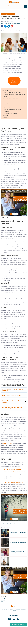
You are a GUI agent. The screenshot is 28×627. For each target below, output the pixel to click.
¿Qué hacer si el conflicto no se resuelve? (11, 395)
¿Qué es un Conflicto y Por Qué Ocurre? (12, 92)
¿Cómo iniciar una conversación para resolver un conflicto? (12, 390)
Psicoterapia (15, 523)
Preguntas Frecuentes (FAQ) (10, 113)
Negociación (7, 104)
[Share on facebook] (2, 26)
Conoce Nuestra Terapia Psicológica (14, 81)
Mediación (6, 106)
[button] (5, 6)
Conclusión (5, 115)
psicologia (8, 523)
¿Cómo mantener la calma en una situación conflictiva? (12, 401)
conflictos (3, 523)
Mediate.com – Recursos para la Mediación (14, 482)
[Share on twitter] (5, 26)
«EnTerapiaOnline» (7, 443)
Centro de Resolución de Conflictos (12, 469)
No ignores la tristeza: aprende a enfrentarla (18, 542)
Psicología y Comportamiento (14, 23)
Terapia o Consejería (9, 108)
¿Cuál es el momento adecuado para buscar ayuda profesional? (12, 408)
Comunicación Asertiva (9, 102)
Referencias (6, 117)
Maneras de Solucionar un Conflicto (11, 98)
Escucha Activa (7, 100)
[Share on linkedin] (8, 26)
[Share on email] (12, 26)
